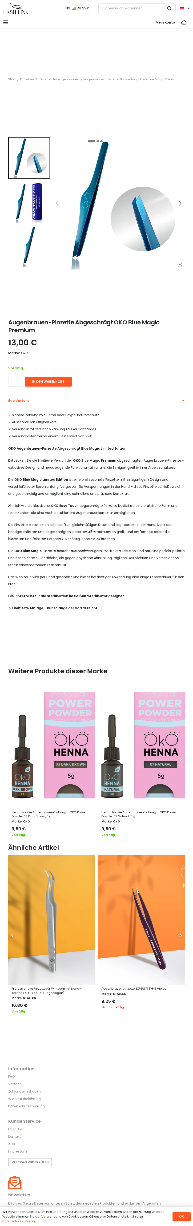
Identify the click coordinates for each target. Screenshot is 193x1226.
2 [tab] (97, 141)
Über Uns (15, 1129)
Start (11, 79)
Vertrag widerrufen (30, 1162)
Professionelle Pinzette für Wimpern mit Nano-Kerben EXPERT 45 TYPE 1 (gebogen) (46, 991)
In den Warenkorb (48, 381)
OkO (26, 821)
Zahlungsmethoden (24, 1091)
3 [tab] (101, 141)
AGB (11, 1144)
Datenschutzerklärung (26, 1106)
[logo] (16, 8)
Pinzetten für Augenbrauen (59, 79)
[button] (185, 8)
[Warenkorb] (184, 22)
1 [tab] (91, 141)
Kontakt (14, 1136)
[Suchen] (169, 8)
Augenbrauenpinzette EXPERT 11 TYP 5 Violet (133, 989)
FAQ (11, 1076)
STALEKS (29, 998)
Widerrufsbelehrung (24, 1099)
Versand (15, 1084)
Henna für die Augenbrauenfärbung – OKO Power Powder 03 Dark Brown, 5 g (49, 814)
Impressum (17, 1151)
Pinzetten (27, 79)
